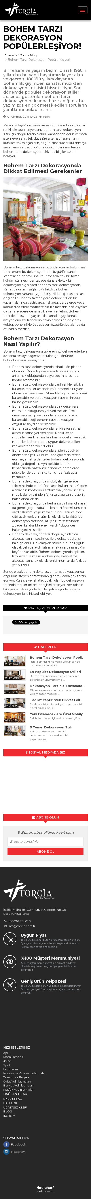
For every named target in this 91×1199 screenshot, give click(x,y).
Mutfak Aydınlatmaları (18, 1089)
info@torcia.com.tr (21, 926)
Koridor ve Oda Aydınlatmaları (24, 1073)
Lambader (10, 1069)
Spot (6, 1065)
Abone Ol (45, 852)
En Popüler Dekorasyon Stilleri (55, 672)
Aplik (6, 1053)
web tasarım (45, 1191)
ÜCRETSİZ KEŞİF (15, 1107)
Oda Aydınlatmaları (17, 1081)
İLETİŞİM (9, 1115)
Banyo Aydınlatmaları (18, 1085)
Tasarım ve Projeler (17, 1077)
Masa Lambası (13, 1057)
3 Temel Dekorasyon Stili (51, 727)
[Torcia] (21, 10)
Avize (7, 1061)
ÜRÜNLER (10, 1103)
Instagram (18, 1151)
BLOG (7, 1111)
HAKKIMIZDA (12, 1099)
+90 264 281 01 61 (19, 921)
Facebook (18, 1144)
